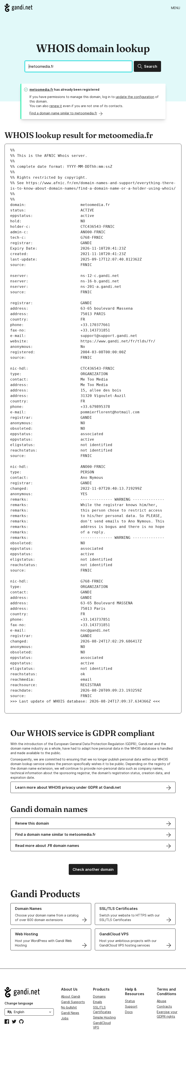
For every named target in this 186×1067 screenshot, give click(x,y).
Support (131, 1006)
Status (130, 1001)
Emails (97, 1002)
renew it (55, 106)
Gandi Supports (73, 1002)
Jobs (65, 1018)
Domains (99, 996)
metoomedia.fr (41, 89)
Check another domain (93, 869)
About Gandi (70, 996)
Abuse (161, 1001)
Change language (19, 1003)
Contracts (164, 1006)
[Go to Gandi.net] (18, 8)
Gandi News (70, 1013)
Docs (129, 1012)
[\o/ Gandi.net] (29, 992)
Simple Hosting (104, 1017)
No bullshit (69, 1007)
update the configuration (135, 97)
